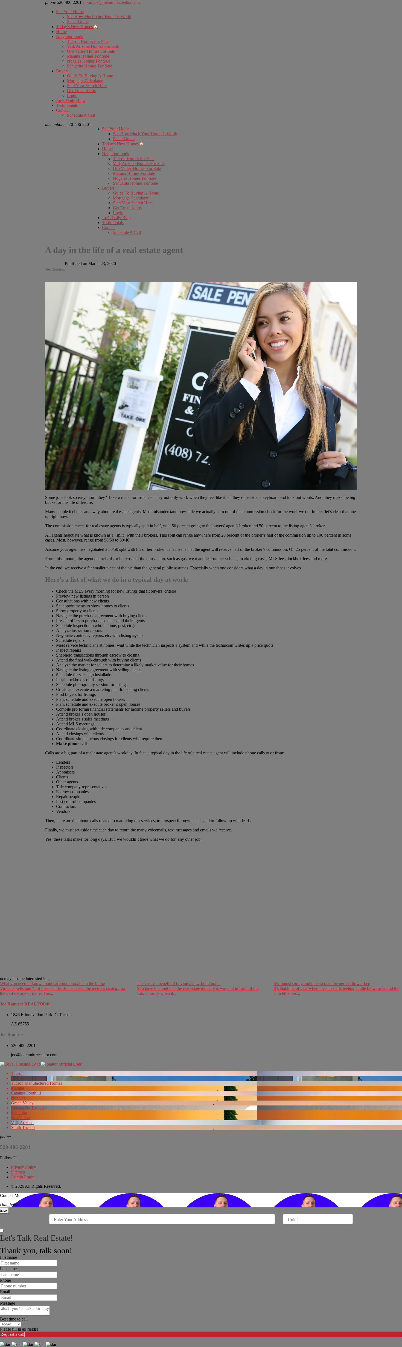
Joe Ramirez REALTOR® (24, 1004)
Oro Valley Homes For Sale (91, 51)
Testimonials (67, 105)
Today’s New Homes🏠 (77, 26)
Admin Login (22, 1177)
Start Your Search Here (87, 85)
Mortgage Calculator (85, 80)
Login (72, 95)
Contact (62, 110)
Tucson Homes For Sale (88, 41)
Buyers (62, 71)
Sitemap (18, 1172)
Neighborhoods (69, 36)
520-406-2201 (73, 124)
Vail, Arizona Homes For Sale (93, 46)
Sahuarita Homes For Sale (89, 66)
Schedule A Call (81, 115)
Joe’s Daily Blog (70, 100)
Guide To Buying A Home (90, 75)
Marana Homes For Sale (88, 56)
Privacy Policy (23, 1167)
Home (61, 31)
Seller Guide (78, 21)
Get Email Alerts (81, 90)
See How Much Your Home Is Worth (99, 16)
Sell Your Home (70, 11)
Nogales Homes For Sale (88, 61)
